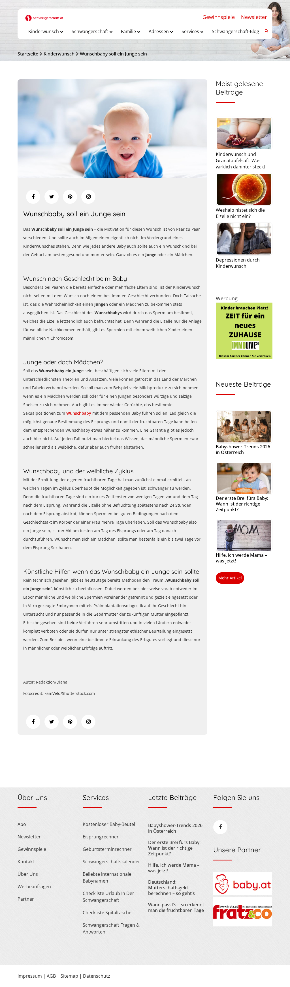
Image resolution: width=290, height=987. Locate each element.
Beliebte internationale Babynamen (107, 877)
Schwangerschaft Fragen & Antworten (111, 928)
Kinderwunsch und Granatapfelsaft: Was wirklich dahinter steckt (240, 160)
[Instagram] (88, 197)
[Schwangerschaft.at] (44, 14)
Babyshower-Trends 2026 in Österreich (243, 449)
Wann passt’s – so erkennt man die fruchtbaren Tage (176, 907)
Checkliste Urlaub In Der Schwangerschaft (108, 896)
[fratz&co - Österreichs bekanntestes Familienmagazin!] (242, 925)
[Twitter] (51, 197)
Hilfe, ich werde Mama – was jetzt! (241, 558)
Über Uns (28, 874)
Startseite (28, 54)
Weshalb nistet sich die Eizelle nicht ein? (240, 213)
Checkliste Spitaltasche (107, 912)
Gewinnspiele (218, 17)
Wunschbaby (78, 413)
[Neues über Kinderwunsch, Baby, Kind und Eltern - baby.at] (242, 893)
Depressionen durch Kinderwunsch (238, 263)
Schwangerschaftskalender (111, 861)
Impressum (30, 976)
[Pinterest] (70, 197)
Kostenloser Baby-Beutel (109, 824)
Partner (26, 899)
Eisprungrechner (101, 837)
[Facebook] (33, 197)
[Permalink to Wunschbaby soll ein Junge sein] (112, 176)
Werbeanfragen (34, 886)
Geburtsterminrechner (107, 849)
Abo (22, 824)
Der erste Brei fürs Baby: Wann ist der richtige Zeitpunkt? (242, 504)
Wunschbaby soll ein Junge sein (113, 54)
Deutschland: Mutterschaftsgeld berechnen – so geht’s (171, 887)
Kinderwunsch (59, 54)
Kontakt (26, 861)
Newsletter (254, 17)
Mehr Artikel (230, 578)
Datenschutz (96, 976)
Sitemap (69, 976)
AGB (51, 976)
